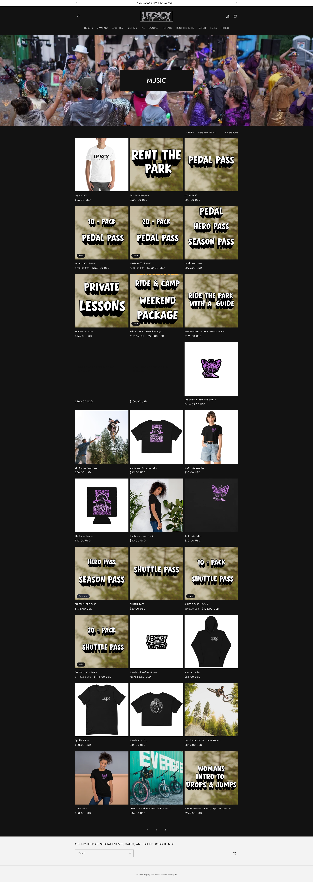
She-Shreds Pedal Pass (86, 468)
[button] (78, 16)
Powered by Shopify (168, 874)
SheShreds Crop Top (195, 468)
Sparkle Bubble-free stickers (143, 672)
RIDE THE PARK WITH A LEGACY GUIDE (205, 331)
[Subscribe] (130, 853)
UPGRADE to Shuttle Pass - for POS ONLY (150, 808)
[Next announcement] (236, 3)
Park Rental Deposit (139, 195)
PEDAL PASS (191, 195)
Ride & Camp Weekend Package (146, 331)
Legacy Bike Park (151, 874)
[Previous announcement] (76, 3)
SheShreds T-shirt (193, 536)
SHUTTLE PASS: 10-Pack (196, 604)
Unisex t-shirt (81, 808)
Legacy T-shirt (81, 195)
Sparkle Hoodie (192, 672)
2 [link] (165, 829)
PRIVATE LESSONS (84, 331)
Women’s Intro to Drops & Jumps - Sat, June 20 (208, 808)
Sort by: (190, 132)
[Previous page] (147, 829)
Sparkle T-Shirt (82, 740)
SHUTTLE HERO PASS (85, 604)
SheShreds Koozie (84, 536)
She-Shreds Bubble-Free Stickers (200, 399)
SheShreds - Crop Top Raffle (143, 468)
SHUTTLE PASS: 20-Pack (87, 672)
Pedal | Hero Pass (193, 263)
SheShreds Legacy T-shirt (142, 536)
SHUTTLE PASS (137, 604)
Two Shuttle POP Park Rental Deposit (203, 740)
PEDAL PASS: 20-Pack (140, 263)
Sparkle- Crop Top (138, 740)
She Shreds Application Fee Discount (96, 369)
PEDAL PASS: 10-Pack (86, 263)
